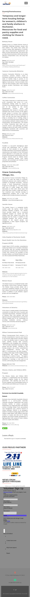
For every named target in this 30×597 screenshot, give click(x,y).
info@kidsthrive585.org (15, 582)
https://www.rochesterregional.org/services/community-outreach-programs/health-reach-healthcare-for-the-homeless (14, 275)
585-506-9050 (10, 423)
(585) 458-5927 (11, 198)
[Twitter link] (16, 589)
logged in (13, 438)
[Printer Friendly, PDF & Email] (4, 428)
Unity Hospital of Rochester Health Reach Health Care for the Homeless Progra (14, 240)
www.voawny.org (12, 328)
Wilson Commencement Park (12, 332)
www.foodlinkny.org (13, 168)
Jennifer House (7, 204)
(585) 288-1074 (11, 226)
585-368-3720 (6, 267)
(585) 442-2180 (10, 134)
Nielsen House (7, 281)
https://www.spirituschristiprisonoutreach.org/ (15, 232)
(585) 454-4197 (10, 60)
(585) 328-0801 (11, 296)
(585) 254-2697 (11, 90)
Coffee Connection (8, 97)
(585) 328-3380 (11, 165)
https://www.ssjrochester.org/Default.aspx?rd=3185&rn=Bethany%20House (13, 66)
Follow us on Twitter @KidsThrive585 (15, 486)
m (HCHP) (10, 243)
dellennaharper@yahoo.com (13, 229)
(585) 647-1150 (11, 325)
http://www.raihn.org (13, 424)
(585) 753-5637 (10, 387)
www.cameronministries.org (15, 93)
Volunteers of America (9, 307)
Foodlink (5, 143)
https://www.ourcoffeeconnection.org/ (12, 138)
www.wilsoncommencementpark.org (17, 365)
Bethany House (7, 41)
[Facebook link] (13, 589)
